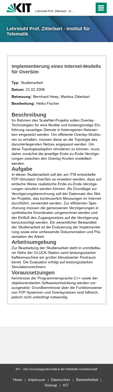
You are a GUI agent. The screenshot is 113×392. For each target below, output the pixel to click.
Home (17, 380)
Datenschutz (60, 380)
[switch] (81, 8)
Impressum (36, 380)
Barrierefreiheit (87, 380)
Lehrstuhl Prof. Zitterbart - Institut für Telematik (55, 11)
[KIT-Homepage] (19, 7)
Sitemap (50, 385)
